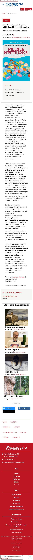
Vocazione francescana (16, 509)
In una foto (16, 503)
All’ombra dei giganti (14, 396)
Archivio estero (16, 533)
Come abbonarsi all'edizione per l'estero (16, 526)
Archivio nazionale (16, 530)
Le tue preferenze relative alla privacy (13, 556)
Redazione (16, 479)
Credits (12, 543)
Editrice (16, 482)
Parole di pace (12, 349)
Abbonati (16, 514)
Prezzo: (7, 95)
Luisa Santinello (20, 329)
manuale (16, 437)
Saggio (6, 20)
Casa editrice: (9, 90)
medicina (6, 427)
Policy (14, 547)
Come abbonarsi (16, 522)
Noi (16, 468)
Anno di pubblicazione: (13, 92)
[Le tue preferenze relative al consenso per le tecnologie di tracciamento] (30, 557)
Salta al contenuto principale (9, 1)
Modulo (18, 547)
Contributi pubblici (16, 551)
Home (3, 13)
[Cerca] (26, 9)
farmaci (6, 437)
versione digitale (18, 277)
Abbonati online (16, 519)
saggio (14, 422)
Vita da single (11, 371)
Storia (16, 473)
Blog (16, 490)
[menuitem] (16, 476)
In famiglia (16, 500)
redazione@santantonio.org (14, 462)
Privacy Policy (18, 543)
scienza (17, 427)
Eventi (16, 485)
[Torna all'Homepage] (14, 4)
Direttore (16, 476)
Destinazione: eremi (15, 327)
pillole (23, 432)
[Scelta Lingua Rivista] (30, 9)
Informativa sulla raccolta (6, 558)
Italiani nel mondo (16, 506)
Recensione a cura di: (12, 293)
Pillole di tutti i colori (11, 13)
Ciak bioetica (16, 495)
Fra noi (16, 497)
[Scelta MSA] (3, 4)
